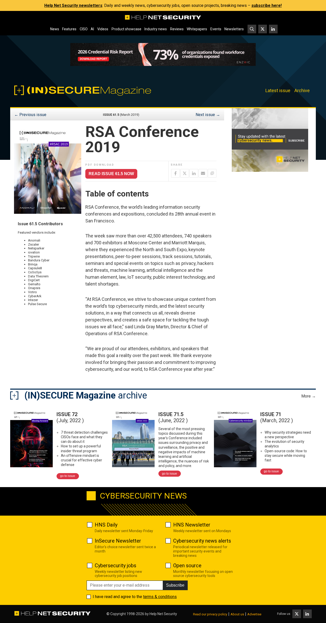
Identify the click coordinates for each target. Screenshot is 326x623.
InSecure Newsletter (118, 541)
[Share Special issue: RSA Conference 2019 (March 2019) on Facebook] (175, 173)
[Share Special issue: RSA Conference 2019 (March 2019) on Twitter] (184, 173)
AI (92, 29)
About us (237, 614)
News (54, 29)
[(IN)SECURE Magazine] (87, 91)
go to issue (67, 476)
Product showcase (126, 29)
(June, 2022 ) (173, 417)
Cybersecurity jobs (115, 565)
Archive (302, 90)
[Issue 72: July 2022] (31, 437)
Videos (102, 29)
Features (69, 29)
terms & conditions (160, 596)
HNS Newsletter (191, 525)
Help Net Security (163, 614)
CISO (84, 29)
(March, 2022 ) (276, 417)
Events (215, 29)
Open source (187, 565)
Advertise (254, 614)
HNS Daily (106, 525)
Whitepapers (197, 29)
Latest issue (277, 90)
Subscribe (175, 585)
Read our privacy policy (210, 614)
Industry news (155, 29)
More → (308, 396)
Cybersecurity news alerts (202, 541)
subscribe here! (266, 5)
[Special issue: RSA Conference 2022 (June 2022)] (133, 437)
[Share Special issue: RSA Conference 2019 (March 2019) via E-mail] (203, 173)
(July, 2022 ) (70, 417)
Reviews (177, 29)
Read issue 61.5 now (111, 174)
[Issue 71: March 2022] (235, 437)
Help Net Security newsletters (73, 5)
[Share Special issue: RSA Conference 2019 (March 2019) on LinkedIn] (193, 173)
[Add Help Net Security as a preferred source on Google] (212, 173)
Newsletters (234, 29)
